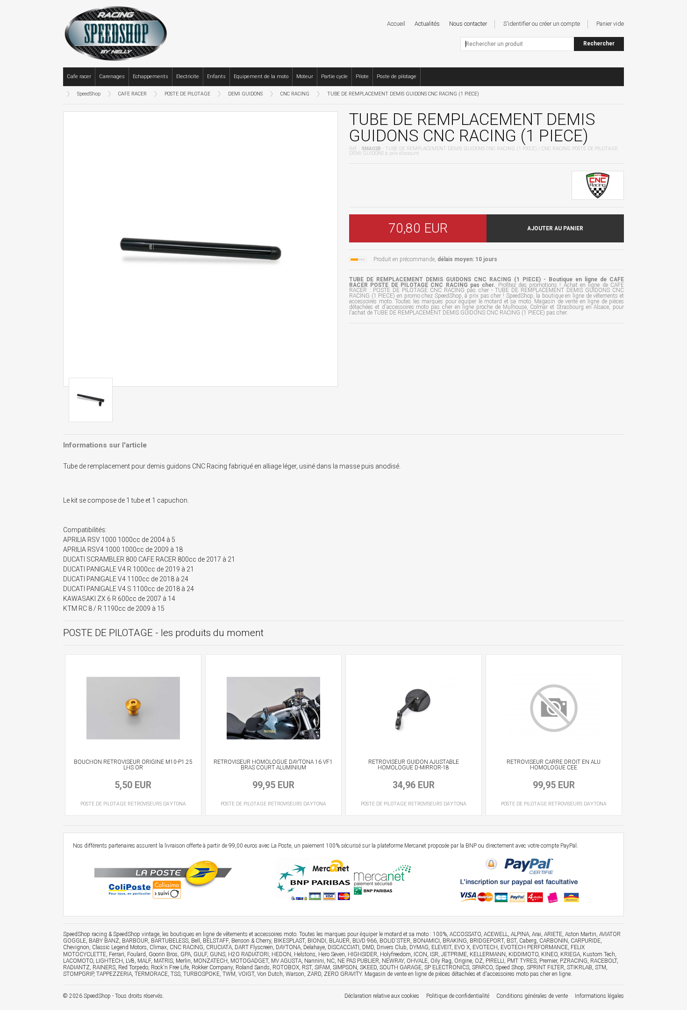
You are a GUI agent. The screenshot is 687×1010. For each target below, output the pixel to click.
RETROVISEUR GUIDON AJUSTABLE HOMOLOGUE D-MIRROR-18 (413, 765)
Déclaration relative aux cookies (381, 996)
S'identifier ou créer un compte (541, 23)
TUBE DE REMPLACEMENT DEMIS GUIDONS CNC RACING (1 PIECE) (403, 94)
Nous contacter (468, 23)
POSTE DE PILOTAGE (187, 94)
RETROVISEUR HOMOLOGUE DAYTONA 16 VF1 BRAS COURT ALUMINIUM (273, 765)
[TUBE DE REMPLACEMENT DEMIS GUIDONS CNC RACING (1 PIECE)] (200, 249)
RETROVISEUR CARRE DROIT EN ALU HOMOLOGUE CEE (554, 765)
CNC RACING (294, 94)
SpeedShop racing (85, 934)
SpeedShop (88, 94)
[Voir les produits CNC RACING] (598, 184)
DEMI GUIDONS (245, 94)
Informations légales (599, 996)
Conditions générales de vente (532, 996)
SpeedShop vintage (136, 934)
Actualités (427, 23)
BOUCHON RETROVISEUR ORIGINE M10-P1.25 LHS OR (133, 765)
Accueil (396, 23)
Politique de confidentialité (457, 996)
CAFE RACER (132, 94)
